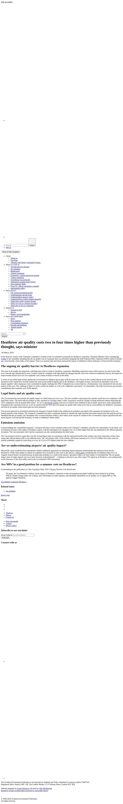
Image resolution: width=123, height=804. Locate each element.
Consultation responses (19, 323)
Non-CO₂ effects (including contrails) (25, 286)
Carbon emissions (17, 278)
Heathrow (22, 482)
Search (4, 336)
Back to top (5, 495)
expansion (14, 482)
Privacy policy (11, 526)
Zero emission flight (18, 284)
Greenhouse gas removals (20, 280)
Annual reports (16, 327)
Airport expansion (17, 273)
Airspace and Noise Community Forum (25, 262)
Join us (8, 247)
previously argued (51, 403)
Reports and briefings (19, 325)
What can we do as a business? (22, 306)
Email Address (6, 535)
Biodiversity (15, 271)
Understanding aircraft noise (21, 295)
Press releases (16, 321)
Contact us (10, 517)
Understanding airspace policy (22, 297)
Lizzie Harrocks (23, 788)
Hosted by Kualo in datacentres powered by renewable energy (24, 791)
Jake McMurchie (45, 788)
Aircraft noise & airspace (20, 267)
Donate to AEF (16, 310)
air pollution (5, 482)
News (13, 319)
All (12, 329)
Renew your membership (20, 314)
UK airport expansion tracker (22, 293)
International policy (18, 288)
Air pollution (15, 269)
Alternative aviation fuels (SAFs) (23, 282)
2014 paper (80, 453)
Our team (14, 260)
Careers (9, 523)
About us (14, 258)
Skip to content (6, 2)
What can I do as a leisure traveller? (24, 304)
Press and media (12, 521)
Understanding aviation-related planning (26, 299)
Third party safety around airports (23, 301)
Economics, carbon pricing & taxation (25, 275)
